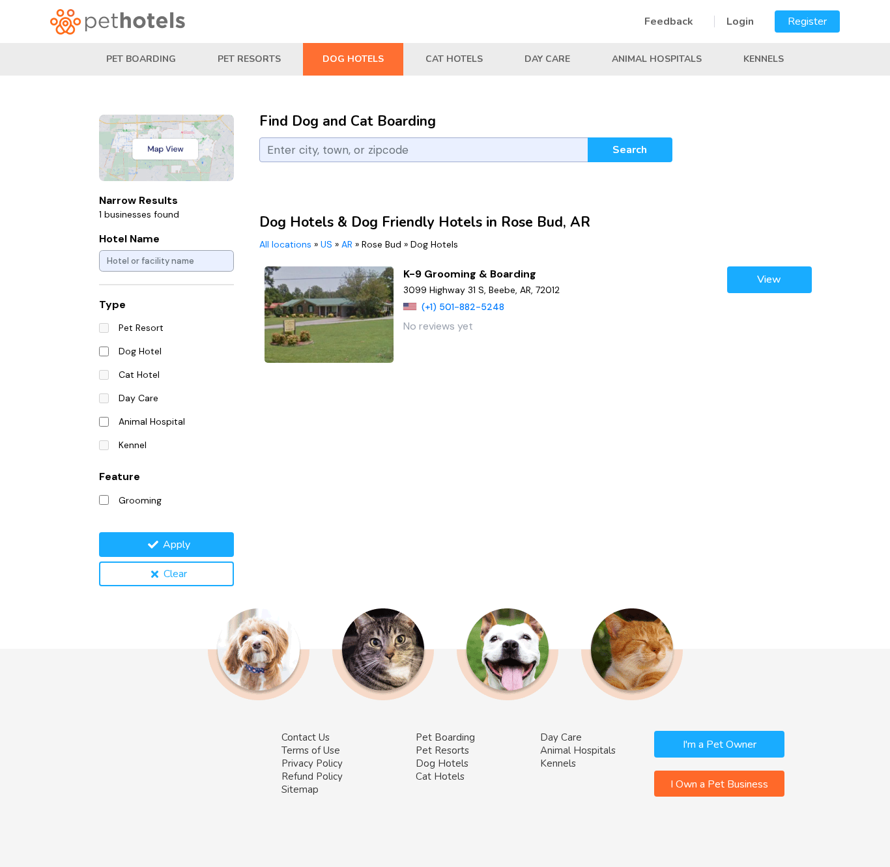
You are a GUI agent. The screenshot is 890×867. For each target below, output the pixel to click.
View (769, 279)
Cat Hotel (139, 374)
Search (629, 150)
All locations (285, 244)
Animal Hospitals (657, 59)
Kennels (763, 59)
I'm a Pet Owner (719, 744)
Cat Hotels (454, 59)
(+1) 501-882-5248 (463, 307)
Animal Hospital (152, 421)
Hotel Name (129, 239)
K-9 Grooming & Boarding (469, 274)
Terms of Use (310, 750)
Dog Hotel (140, 351)
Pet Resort (141, 328)
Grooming (140, 500)
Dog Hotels (353, 59)
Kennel (133, 445)
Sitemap (300, 789)
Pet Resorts (249, 59)
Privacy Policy (312, 763)
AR (346, 244)
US (326, 244)
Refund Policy (312, 776)
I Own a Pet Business (719, 784)
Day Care (547, 59)
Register (807, 21)
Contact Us (305, 737)
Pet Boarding (141, 59)
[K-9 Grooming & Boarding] (329, 314)
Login (740, 21)
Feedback (668, 21)
